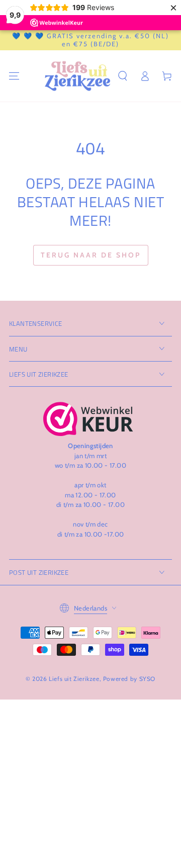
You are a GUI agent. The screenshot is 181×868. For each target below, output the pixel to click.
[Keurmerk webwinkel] (88, 419)
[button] (123, 75)
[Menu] (14, 75)
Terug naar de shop (91, 254)
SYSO (147, 678)
